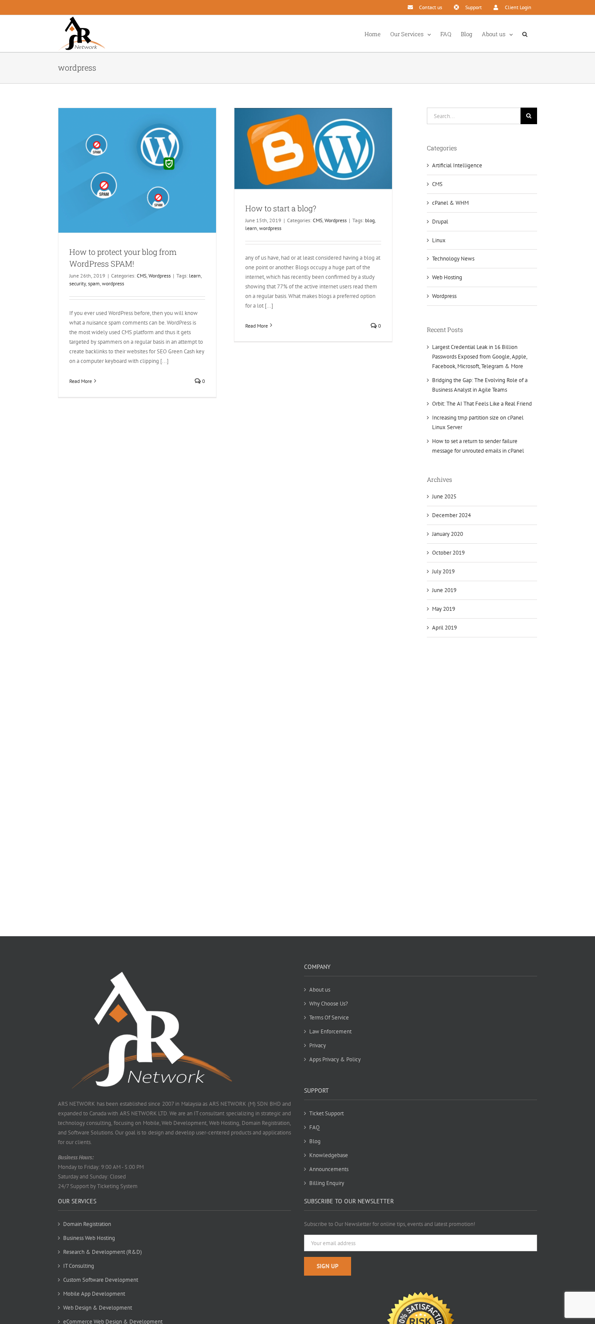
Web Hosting (447, 277)
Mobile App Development (94, 1293)
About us (319, 989)
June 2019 (444, 590)
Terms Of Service (329, 1017)
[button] (524, 33)
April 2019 (444, 627)
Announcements (328, 1169)
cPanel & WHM (450, 203)
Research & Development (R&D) (102, 1252)
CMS (141, 275)
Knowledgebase (328, 1155)
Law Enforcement (330, 1031)
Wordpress (160, 275)
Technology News (453, 258)
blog (370, 220)
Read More (80, 381)
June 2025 (444, 496)
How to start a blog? (280, 208)
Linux (439, 240)
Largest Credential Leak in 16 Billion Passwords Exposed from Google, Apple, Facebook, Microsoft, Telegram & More (479, 356)
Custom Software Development (100, 1279)
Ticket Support (326, 1113)
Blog (315, 1141)
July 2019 (443, 571)
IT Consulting (78, 1266)
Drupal (440, 221)
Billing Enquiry (326, 1183)
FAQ (314, 1127)
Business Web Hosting (89, 1238)
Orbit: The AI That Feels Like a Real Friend (482, 403)
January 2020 (447, 534)
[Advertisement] (482, 787)
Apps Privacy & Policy (335, 1059)
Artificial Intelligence (457, 165)
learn (195, 275)
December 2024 (451, 515)
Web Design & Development (97, 1307)
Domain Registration (87, 1224)
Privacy (317, 1045)
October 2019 (448, 552)
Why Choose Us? (328, 1003)
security (77, 283)
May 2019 (443, 609)
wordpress (113, 283)
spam (94, 283)
